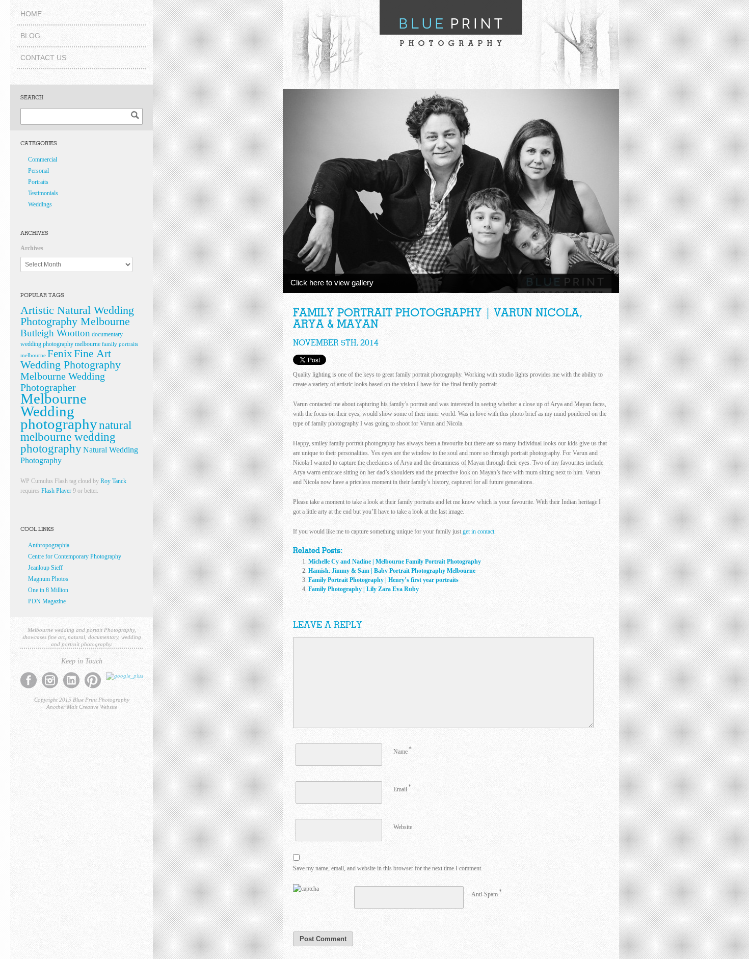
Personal (38, 170)
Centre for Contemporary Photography (74, 556)
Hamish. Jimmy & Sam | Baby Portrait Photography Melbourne (391, 570)
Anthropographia (48, 545)
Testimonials (43, 193)
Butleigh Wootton (55, 333)
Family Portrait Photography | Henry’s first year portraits (383, 579)
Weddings (40, 204)
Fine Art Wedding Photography (70, 359)
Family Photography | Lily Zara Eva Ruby (363, 589)
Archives (31, 248)
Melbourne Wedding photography (58, 411)
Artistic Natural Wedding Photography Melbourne (77, 316)
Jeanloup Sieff (45, 567)
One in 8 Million (48, 590)
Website (402, 827)
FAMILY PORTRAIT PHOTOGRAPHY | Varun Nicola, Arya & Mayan (437, 318)
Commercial (42, 159)
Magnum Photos (48, 578)
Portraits (38, 181)
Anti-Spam (484, 894)
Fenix (59, 354)
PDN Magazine (47, 601)
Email (400, 789)
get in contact (478, 531)
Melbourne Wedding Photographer (62, 381)
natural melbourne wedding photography (75, 437)
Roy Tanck (113, 481)
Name (400, 751)
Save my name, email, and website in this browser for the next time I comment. (388, 868)
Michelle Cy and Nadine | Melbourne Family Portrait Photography (394, 561)
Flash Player (56, 490)
